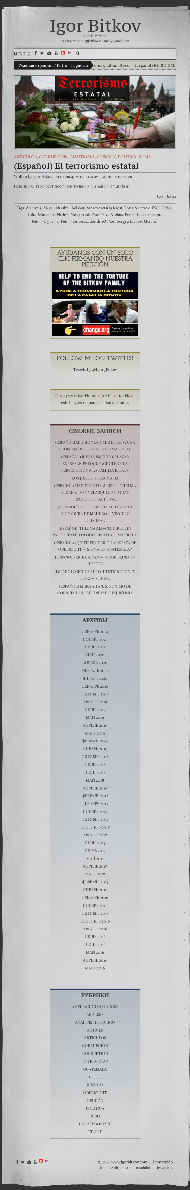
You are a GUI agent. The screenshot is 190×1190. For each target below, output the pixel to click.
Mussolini (46, 214)
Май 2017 (95, 858)
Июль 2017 (95, 842)
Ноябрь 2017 (95, 811)
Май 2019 (95, 717)
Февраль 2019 (95, 740)
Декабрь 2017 (95, 803)
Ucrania (150, 221)
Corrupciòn (53, 157)
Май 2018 (95, 780)
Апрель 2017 (95, 865)
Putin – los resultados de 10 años (88, 221)
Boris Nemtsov (137, 208)
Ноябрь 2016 (95, 905)
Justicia (95, 1084)
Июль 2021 (95, 646)
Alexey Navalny (56, 208)
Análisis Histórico (95, 1022)
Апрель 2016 (95, 959)
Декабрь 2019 (95, 686)
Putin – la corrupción (142, 214)
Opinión (106, 157)
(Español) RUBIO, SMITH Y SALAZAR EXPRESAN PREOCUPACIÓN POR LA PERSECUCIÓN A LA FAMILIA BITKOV (95, 463)
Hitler (166, 208)
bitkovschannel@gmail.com (109, 41)
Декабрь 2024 (95, 631)
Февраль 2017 (95, 881)
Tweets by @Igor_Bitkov (95, 369)
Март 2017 (95, 873)
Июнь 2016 (95, 944)
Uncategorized (95, 1123)
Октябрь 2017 (95, 819)
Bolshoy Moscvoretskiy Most (97, 208)
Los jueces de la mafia (95, 477)
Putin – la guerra (45, 221)
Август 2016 (95, 928)
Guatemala (82, 157)
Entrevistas (95, 1061)
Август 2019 (95, 701)
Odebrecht (95, 1092)
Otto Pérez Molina (107, 214)
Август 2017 (95, 834)
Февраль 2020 (95, 670)
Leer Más (166, 197)
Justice (95, 1076)
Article (95, 1029)
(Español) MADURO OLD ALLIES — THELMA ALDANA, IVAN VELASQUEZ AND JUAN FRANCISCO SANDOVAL (95, 492)
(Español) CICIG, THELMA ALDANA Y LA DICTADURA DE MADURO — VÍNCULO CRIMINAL (95, 513)
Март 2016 (95, 967)
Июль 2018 (95, 764)
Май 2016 (95, 952)
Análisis (95, 1014)
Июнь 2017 (95, 850)
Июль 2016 (95, 936)
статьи (95, 1131)
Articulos (25, 157)
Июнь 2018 (95, 772)
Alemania (33, 208)
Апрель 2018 (95, 787)
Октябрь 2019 (95, 693)
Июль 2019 (95, 709)
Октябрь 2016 (95, 913)
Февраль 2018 (95, 795)
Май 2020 (95, 654)
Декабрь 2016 (95, 897)
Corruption (95, 1053)
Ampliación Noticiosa (95, 1006)
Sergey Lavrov (129, 221)
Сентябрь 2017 (95, 826)
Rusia (145, 157)
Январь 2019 (95, 748)
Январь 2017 (95, 889)
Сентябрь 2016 (95, 920)
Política (127, 157)
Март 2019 (95, 732)
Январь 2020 (95, 678)
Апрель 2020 (95, 662)
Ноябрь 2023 (95, 639)
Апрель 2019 (95, 725)
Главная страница (36, 65)
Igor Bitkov (95, 25)
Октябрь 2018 (95, 756)
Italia (32, 214)
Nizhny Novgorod (73, 214)
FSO (155, 208)
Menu (19, 53)
